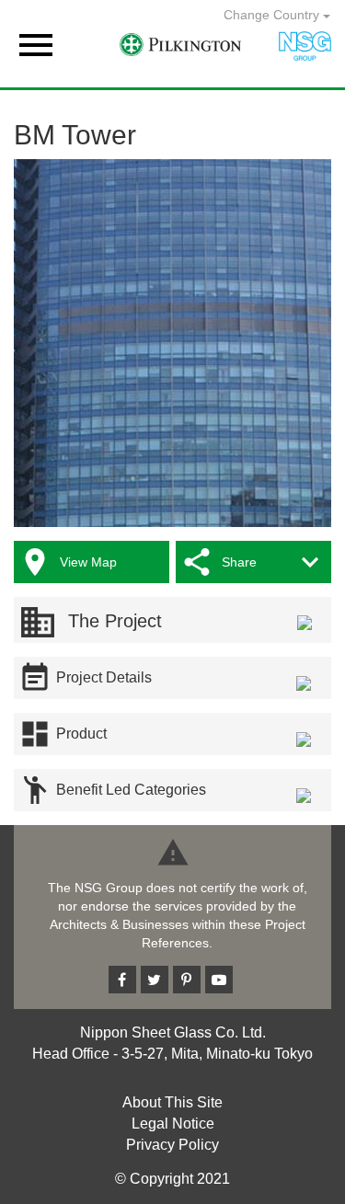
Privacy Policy (172, 1144)
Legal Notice (173, 1123)
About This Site (172, 1102)
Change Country (273, 14)
